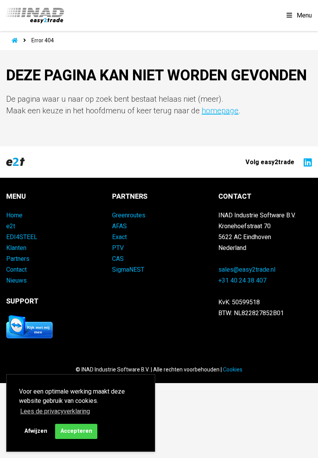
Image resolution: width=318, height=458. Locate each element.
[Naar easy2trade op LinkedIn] (306, 162)
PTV (118, 248)
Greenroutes (128, 215)
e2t (10, 226)
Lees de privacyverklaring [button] (55, 411)
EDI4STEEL (21, 237)
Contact (16, 269)
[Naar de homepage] (12, 40)
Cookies (232, 370)
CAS (118, 259)
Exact (119, 237)
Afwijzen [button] (35, 431)
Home (14, 215)
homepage (220, 110)
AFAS (119, 226)
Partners (17, 259)
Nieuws (16, 280)
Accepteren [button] (76, 431)
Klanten (16, 248)
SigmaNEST (128, 269)
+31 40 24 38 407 (242, 280)
